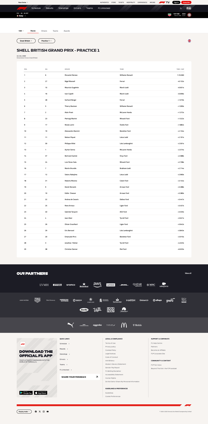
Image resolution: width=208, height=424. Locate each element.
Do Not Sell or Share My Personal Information (122, 381)
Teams (89, 8)
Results (49, 8)
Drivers (77, 8)
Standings (63, 8)
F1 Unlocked (104, 8)
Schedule (36, 8)
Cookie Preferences (112, 396)
